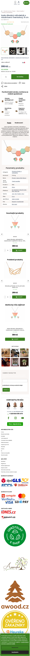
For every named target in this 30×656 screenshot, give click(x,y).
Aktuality (3, 446)
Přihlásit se (6, 389)
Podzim (19, 194)
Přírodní (14, 178)
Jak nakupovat (4, 438)
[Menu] (26, 3)
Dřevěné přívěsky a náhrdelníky (17, 172)
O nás (2, 432)
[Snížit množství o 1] (3, 77)
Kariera (2, 448)
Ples (13, 191)
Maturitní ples (22, 190)
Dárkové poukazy (5, 442)
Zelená (18, 178)
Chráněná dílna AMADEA (6, 440)
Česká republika (16, 181)
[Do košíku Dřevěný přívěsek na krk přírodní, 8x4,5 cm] (19, 297)
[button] (15, 337)
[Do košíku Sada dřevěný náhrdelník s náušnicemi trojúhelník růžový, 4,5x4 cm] (19, 250)
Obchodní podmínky (5, 469)
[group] (15, 325)
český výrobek (15, 199)
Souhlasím (15, 652)
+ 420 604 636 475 (16, 414)
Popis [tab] (9, 123)
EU (1, 450)
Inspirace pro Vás (5, 444)
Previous (2, 234)
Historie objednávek (5, 465)
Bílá (21, 178)
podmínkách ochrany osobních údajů (15, 643)
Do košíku (20, 77)
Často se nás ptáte (5, 453)
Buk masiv (14, 204)
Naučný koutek (4, 455)
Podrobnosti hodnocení (7, 24)
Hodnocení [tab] (19, 123)
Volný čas (16, 191)
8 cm (13, 196)
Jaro (13, 194)
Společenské (20, 201)
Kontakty (3, 436)
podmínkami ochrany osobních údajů (12, 385)
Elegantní (14, 201)
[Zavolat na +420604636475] (15, 2)
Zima (23, 194)
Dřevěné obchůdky (5, 434)
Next (28, 234)
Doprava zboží (4, 467)
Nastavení (15, 647)
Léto (16, 194)
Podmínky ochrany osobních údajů (9, 472)
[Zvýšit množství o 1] (8, 77)
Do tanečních (15, 190)
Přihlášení (3, 461)
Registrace (3, 463)
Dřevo (13, 187)
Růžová (24, 178)
